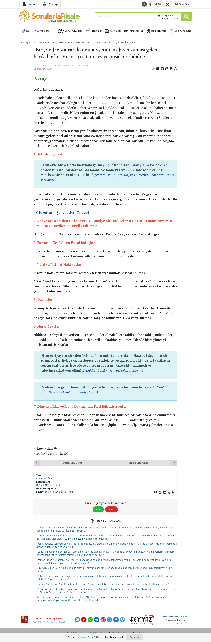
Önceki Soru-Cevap (72, 462)
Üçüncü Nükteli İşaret (125, 42)
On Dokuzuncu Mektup (99, 42)
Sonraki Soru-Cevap (139, 462)
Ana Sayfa (25, 42)
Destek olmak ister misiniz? (175, 616)
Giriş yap (53, 4)
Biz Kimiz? (72, 632)
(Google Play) (40, 621)
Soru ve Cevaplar (41, 42)
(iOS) (51, 621)
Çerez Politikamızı (96, 637)
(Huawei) (61, 621)
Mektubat (80, 42)
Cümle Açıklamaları (62, 42)
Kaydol (31, 4)
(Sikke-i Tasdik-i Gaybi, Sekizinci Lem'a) (115, 370)
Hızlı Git (156, 3)
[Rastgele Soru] (167, 4)
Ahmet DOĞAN (44, 478)
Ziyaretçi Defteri (121, 632)
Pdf (66, 491)
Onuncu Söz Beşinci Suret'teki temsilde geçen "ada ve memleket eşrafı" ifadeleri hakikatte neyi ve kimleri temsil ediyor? (103, 584)
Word (51, 491)
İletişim (140, 632)
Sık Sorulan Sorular (95, 632)
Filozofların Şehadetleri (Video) (62, 212)
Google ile (167, 15)
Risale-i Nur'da (170, 18)
